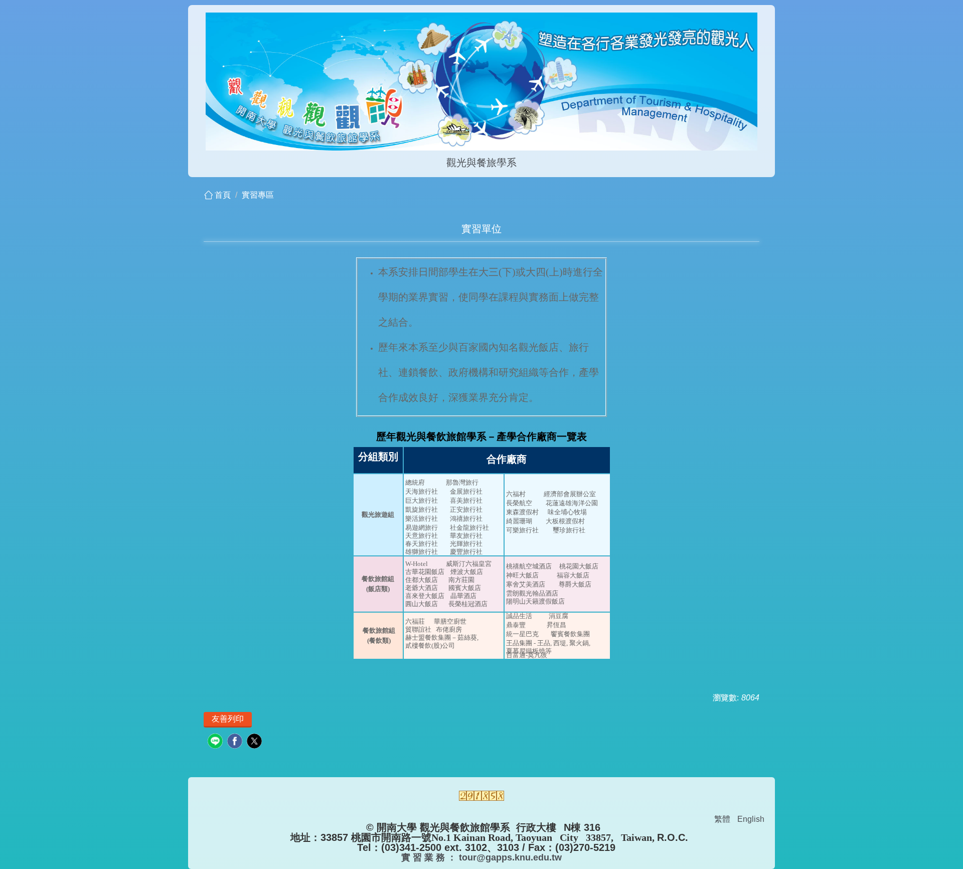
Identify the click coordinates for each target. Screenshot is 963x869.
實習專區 (258, 195)
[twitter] (255, 742)
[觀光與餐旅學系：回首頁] (481, 83)
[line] (216, 742)
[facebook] (236, 742)
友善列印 (228, 718)
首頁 (223, 195)
